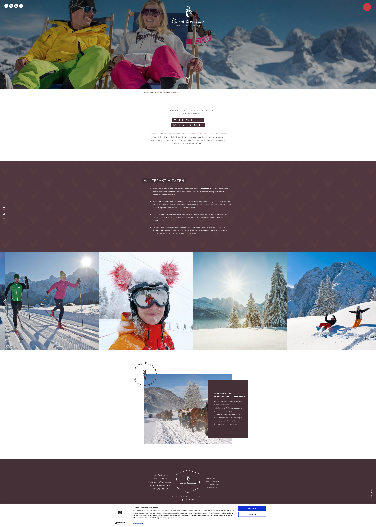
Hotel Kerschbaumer (205, 134)
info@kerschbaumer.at (160, 485)
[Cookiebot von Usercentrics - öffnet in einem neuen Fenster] (120, 523)
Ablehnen (252, 514)
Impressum (190, 497)
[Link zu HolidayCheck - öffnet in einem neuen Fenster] (192, 500)
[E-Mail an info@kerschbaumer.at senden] (16, 6)
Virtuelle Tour (212, 487)
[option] (47, 301)
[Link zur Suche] (6, 6)
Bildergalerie (212, 484)
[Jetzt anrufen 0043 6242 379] (21, 6)
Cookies (183, 497)
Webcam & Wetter (212, 479)
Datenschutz (175, 497)
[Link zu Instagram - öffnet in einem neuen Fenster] (182, 500)
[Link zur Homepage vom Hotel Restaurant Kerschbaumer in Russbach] (188, 26)
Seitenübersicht (200, 497)
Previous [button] (4, 301)
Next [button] (371, 301)
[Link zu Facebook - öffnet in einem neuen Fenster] (178, 500)
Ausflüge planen (212, 482)
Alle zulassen (252, 508)
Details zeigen (138, 523)
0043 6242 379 (162, 489)
